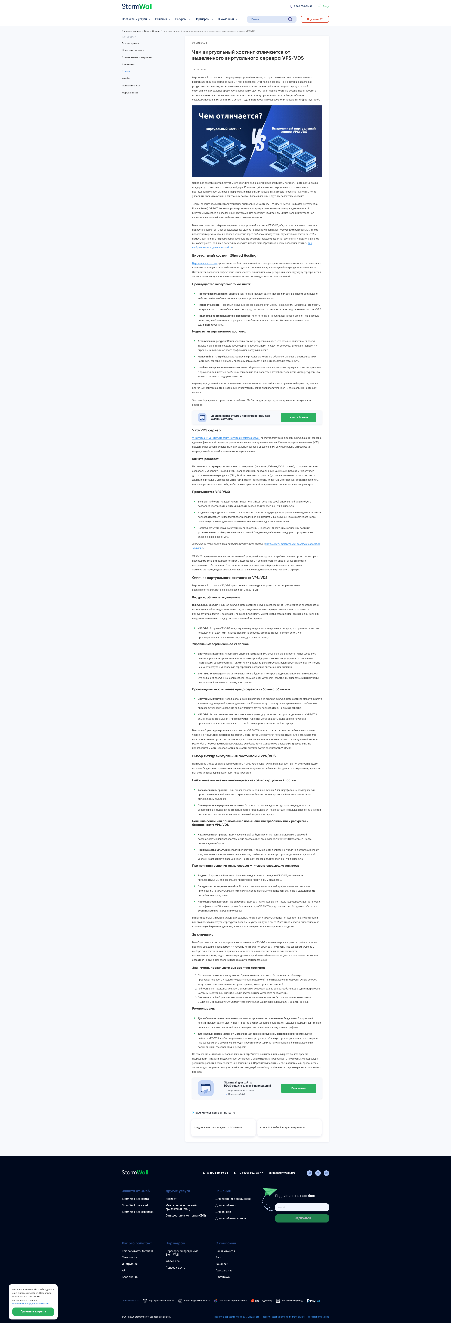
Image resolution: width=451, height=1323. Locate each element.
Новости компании (133, 50)
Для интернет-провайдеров (233, 1199)
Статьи (126, 71)
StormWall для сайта (135, 1199)
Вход (326, 6)
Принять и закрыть (33, 1311)
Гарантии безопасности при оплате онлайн (283, 1317)
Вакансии (221, 1264)
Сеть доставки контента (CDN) (186, 1215)
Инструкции (130, 1264)
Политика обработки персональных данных (236, 1317)
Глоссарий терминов (318, 1317)
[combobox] (269, 19)
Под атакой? (315, 19)
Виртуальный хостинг (204, 263)
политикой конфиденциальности (30, 1303)
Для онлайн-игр (225, 1205)
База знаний (130, 1277)
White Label (173, 1261)
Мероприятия (130, 92)
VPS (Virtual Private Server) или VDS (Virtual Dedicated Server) (226, 437)
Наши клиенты (225, 1251)
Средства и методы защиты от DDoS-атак (218, 1127)
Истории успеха (131, 85)
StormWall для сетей (135, 1205)
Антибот (171, 1199)
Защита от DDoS (136, 1191)
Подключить (298, 1088)
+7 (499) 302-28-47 (250, 1172)
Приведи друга (175, 1267)
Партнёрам (202, 19)
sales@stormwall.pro (282, 1172)
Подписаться (302, 1218)
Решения (161, 19)
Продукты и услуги (134, 19)
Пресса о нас (223, 1270)
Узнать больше (299, 417)
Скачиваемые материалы (137, 57)
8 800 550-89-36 (303, 6)
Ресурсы (180, 19)
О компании (226, 19)
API (124, 1270)
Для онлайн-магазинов (230, 1218)
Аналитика (128, 64)
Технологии (129, 1257)
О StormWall (223, 1277)
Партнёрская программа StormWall (182, 1252)
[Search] (290, 19)
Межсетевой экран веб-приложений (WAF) (181, 1207)
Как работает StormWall (137, 1251)
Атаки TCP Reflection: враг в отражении (282, 1127)
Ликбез (126, 78)
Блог (218, 1257)
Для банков (223, 1212)
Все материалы (131, 43)
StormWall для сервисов (137, 1212)
